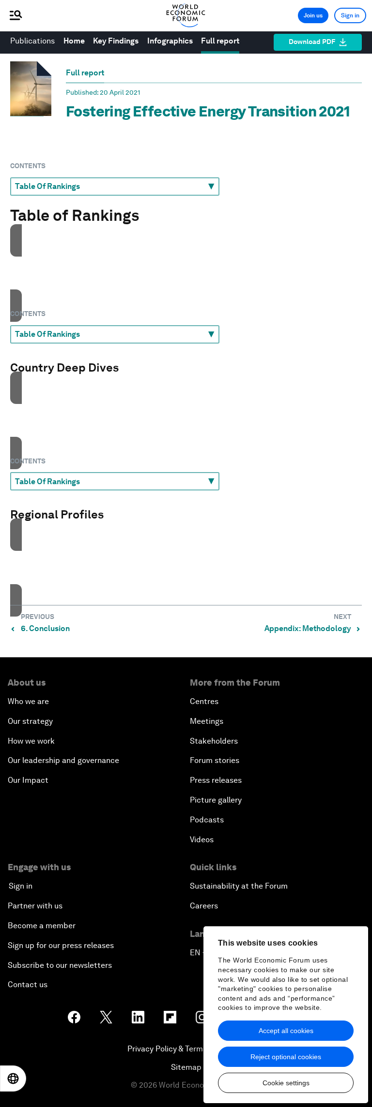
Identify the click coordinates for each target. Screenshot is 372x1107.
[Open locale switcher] (13, 1078)
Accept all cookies (286, 1031)
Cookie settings (286, 1083)
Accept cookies (186, 291)
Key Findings (116, 40)
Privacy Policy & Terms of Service (186, 1048)
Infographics (170, 40)
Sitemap (186, 1067)
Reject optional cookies (285, 1057)
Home (74, 40)
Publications (32, 40)
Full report (220, 40)
